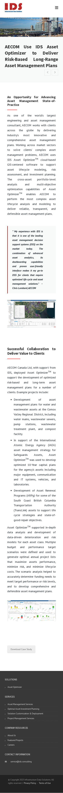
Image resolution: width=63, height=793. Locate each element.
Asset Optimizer (15, 687)
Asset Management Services (20, 704)
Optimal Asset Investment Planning (23, 709)
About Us (12, 735)
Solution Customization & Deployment (25, 713)
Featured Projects (15, 740)
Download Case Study (21, 649)
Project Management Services (21, 718)
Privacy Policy (30, 783)
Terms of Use (45, 783)
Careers (11, 745)
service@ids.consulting (21, 761)
